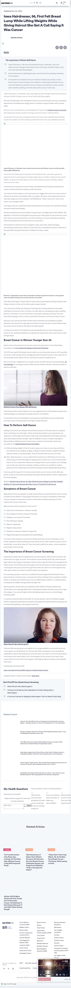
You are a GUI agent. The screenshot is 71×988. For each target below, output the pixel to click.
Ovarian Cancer (59, 937)
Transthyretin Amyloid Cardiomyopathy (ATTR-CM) (61, 951)
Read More (35, 676)
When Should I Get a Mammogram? (19, 686)
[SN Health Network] (7, 927)
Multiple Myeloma (42, 943)
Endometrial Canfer (26, 950)
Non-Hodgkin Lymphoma (58, 931)
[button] (35, 388)
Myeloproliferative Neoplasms (59, 923)
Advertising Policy (25, 968)
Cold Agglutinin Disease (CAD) (24, 941)
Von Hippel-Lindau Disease (59, 956)
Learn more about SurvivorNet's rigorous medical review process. (26, 670)
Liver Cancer (41, 935)
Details (6, 52)
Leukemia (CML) (25, 945)
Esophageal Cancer (25, 953)
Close (66, 979)
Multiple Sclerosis (42, 946)
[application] (35, 388)
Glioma (39, 925)
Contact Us (36, 968)
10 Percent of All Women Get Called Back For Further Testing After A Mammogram (30, 691)
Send (28, 805)
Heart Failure (41, 928)
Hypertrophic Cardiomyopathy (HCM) (44, 931)
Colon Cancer (24, 948)
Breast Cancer (24, 930)
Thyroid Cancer (59, 945)
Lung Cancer (41, 938)
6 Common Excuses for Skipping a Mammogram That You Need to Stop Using (34, 696)
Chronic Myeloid (25, 937)
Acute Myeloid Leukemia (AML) (25, 923)
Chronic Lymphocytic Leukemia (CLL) (26, 934)
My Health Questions (31, 963)
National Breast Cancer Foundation (27, 444)
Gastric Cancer (41, 922)
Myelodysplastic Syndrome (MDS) (42, 950)
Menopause (57, 927)
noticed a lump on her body (56, 110)
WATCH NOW (45, 979)
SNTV (21, 963)
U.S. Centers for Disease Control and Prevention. (32, 348)
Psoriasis (56, 935)
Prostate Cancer (59, 940)
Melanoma (40, 941)
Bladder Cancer (24, 927)
